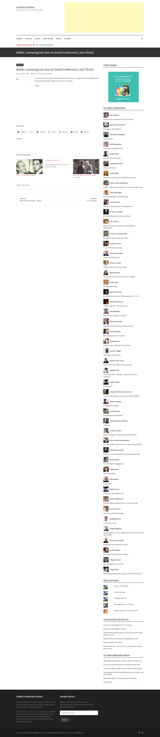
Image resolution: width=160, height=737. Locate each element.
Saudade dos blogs (110, 286)
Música (20, 65)
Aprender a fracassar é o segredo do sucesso (119, 177)
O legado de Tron (120, 598)
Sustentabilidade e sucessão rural (115, 197)
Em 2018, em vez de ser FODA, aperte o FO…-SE (121, 296)
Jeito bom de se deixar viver (113, 493)
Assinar (64, 720)
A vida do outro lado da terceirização (116, 345)
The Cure (25, 185)
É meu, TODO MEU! (121, 586)
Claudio (106, 625)
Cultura (37, 38)
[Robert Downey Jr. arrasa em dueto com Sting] (86, 166)
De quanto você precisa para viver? (116, 238)
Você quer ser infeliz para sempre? (116, 554)
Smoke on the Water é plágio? (26, 175)
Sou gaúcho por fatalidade (113, 415)
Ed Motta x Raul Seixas (111, 257)
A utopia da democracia (112, 355)
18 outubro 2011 (22, 74)
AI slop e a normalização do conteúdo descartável (121, 454)
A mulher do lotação (111, 406)
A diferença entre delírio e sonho (115, 544)
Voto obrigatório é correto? (113, 564)
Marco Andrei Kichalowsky (41, 74)
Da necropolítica (109, 473)
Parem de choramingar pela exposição (117, 365)
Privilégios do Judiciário (112, 129)
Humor (58, 38)
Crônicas (28, 38)
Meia (120, 642)
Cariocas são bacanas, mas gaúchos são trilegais (121, 396)
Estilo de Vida (48, 38)
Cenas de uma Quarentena (113, 148)
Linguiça (106, 425)
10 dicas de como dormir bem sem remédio (119, 277)
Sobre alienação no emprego (114, 336)
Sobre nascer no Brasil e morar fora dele (118, 119)
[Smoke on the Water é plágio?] (29, 166)
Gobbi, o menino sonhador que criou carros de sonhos (123, 187)
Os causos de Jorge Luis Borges (46, 45)
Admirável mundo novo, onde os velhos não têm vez (122, 574)
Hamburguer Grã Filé (118, 629)
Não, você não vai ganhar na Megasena (117, 206)
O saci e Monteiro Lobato (112, 248)
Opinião (19, 38)
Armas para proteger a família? (115, 315)
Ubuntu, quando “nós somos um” (115, 306)
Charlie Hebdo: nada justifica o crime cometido (120, 503)
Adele (18, 185)
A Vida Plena (107, 386)
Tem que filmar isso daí (111, 158)
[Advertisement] (104, 17)
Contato (67, 38)
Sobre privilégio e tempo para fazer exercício (120, 435)
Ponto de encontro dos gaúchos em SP (124, 638)
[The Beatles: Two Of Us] (59, 163)
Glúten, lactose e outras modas (115, 267)
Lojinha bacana (119, 592)
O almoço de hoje (109, 523)
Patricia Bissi (108, 646)
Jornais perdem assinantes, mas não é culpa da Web (122, 444)
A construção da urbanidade (113, 513)
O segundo (107, 484)
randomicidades (25, 7)
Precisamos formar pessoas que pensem (118, 326)
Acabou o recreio (109, 168)
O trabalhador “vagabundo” (113, 464)
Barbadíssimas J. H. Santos (124, 604)
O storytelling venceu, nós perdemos (117, 216)
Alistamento (108, 139)
